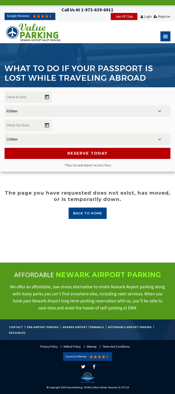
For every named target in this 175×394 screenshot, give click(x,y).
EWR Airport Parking (43, 327)
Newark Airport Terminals (83, 327)
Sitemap (92, 347)
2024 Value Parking (71, 387)
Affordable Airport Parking (130, 327)
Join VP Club (124, 16)
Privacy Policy (49, 347)
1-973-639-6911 (97, 10)
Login (148, 16)
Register (164, 16)
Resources (17, 332)
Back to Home (87, 213)
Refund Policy (72, 347)
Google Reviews (18, 16)
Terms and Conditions (116, 347)
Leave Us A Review (76, 356)
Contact (16, 327)
